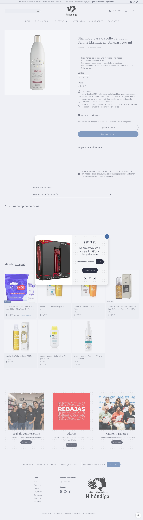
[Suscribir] (100, 261)
